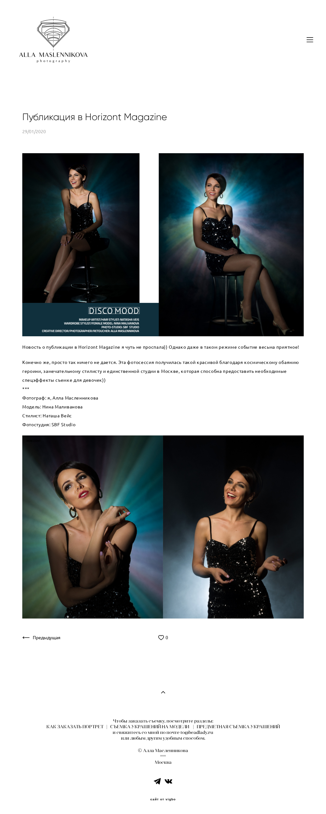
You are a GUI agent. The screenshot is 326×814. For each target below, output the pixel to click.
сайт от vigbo (163, 799)
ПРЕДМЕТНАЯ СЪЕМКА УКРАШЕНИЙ (238, 726)
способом (193, 738)
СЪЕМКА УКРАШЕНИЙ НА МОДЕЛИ (149, 726)
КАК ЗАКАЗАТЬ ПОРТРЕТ (74, 726)
